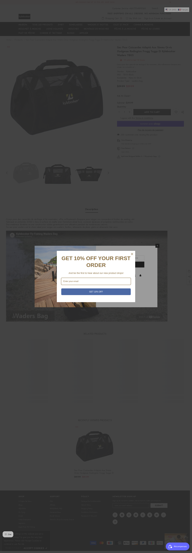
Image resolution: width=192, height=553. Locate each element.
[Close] (132, 254)
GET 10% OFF (96, 292)
